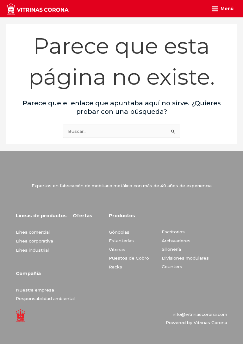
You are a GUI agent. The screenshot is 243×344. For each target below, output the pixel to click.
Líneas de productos (41, 215)
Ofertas (82, 215)
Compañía (28, 273)
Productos (122, 215)
